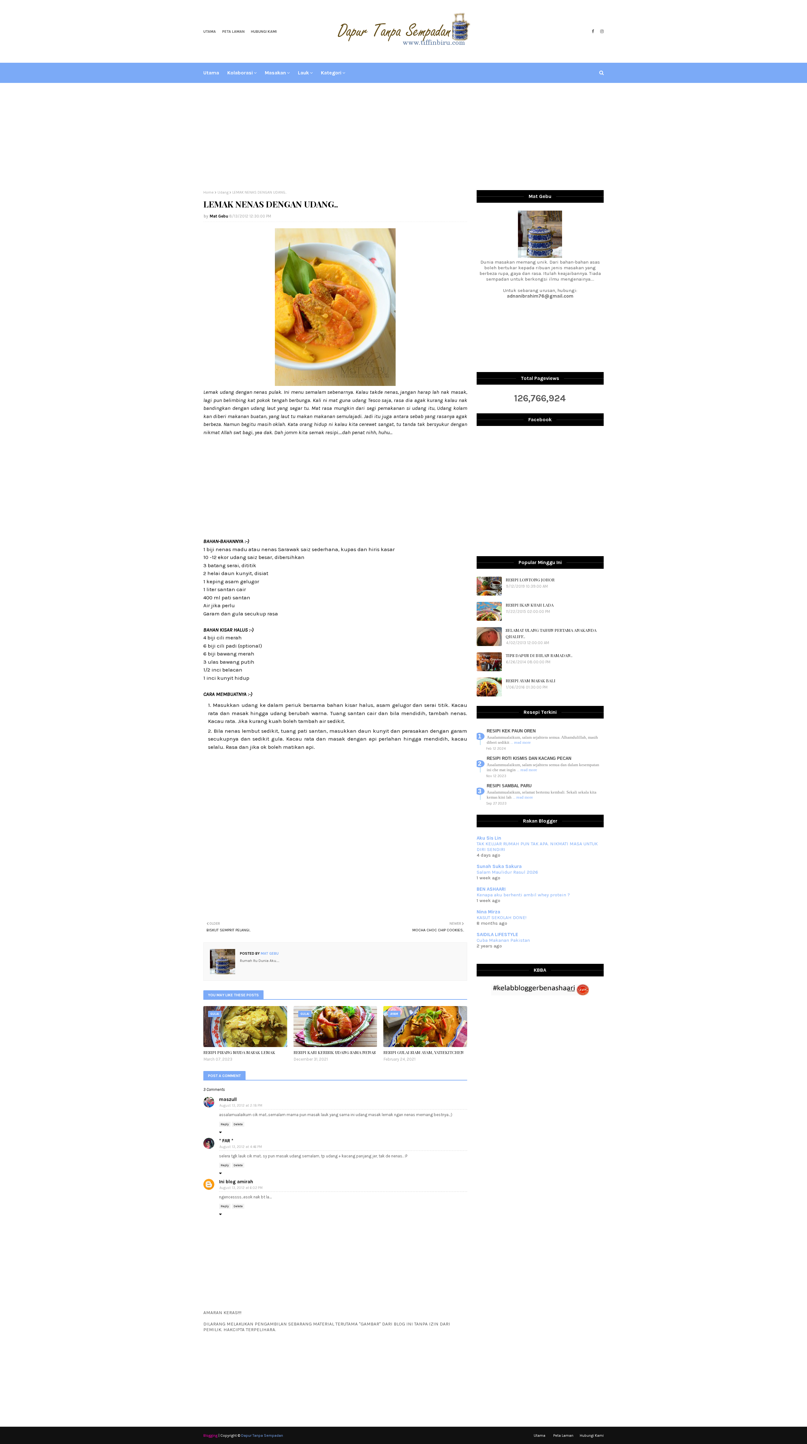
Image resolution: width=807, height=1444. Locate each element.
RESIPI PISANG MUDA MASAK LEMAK (239, 1052)
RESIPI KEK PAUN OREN (511, 731)
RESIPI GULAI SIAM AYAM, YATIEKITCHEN (423, 1052)
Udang (223, 192)
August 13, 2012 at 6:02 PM (241, 1188)
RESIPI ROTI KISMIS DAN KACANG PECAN (529, 758)
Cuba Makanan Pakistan (503, 940)
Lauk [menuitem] (303, 73)
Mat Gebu (219, 216)
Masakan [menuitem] (275, 73)
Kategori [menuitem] (331, 73)
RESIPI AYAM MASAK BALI (530, 680)
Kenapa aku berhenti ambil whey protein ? (523, 895)
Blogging (210, 1435)
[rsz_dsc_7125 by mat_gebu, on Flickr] (335, 384)
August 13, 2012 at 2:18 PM (240, 1105)
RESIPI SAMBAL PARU (509, 785)
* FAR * (226, 1141)
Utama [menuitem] (211, 73)
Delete (238, 1124)
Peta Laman (233, 31)
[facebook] (592, 31)
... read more (520, 742)
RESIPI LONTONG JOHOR (530, 579)
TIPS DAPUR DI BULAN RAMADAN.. (539, 655)
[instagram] (601, 31)
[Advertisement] (403, 136)
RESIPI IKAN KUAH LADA (530, 605)
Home (208, 192)
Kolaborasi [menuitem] (240, 73)
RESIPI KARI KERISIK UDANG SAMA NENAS (334, 1052)
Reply (225, 1124)
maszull (228, 1099)
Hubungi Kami (264, 31)
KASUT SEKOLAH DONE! (501, 917)
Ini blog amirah (236, 1182)
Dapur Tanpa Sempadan (262, 1435)
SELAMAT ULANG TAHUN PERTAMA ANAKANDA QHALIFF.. (551, 633)
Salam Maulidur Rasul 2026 (507, 872)
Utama (209, 31)
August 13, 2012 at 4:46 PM (240, 1147)
